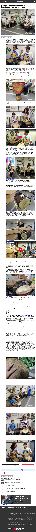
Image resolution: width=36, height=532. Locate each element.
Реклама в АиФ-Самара (24, 508)
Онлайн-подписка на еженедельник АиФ (14, 508)
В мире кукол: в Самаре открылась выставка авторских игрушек (14, 482)
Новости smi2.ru (4, 504)
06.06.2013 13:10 (3, 3)
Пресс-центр (17, 507)
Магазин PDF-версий (23, 507)
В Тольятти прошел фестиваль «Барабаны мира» (12, 491)
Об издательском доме (11, 507)
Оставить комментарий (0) (28, 465)
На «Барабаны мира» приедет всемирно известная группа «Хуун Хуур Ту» (15, 488)
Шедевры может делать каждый (9, 485)
